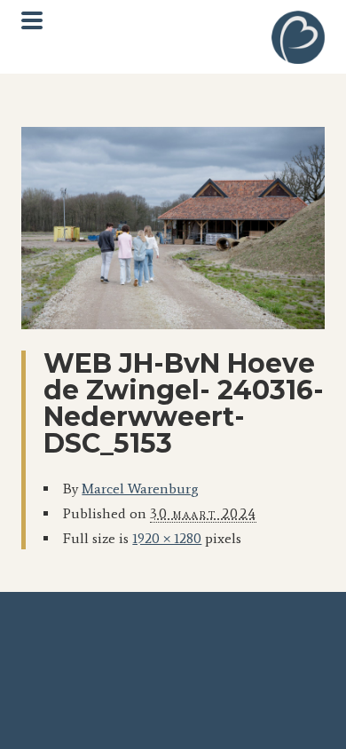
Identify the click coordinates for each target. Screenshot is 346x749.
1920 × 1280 (166, 538)
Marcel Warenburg (140, 488)
